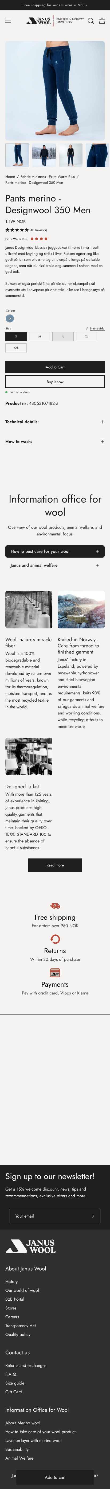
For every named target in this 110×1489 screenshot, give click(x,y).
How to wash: (18, 441)
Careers (12, 1317)
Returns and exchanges (25, 1365)
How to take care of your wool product (40, 1432)
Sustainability (17, 1449)
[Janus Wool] (55, 20)
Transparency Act (20, 1326)
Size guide (14, 1383)
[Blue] (10, 319)
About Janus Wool (25, 1269)
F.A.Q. (11, 1374)
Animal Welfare (19, 1458)
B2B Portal (14, 1299)
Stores (10, 1308)
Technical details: (22, 422)
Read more (55, 865)
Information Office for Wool (37, 1410)
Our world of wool (22, 1290)
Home (10, 176)
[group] (55, 5)
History (11, 1281)
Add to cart (55, 1477)
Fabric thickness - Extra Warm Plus (48, 176)
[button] (90, 21)
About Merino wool (22, 1423)
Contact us (17, 1352)
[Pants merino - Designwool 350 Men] (17, 155)
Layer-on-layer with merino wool (33, 1440)
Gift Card (13, 1392)
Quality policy (17, 1334)
